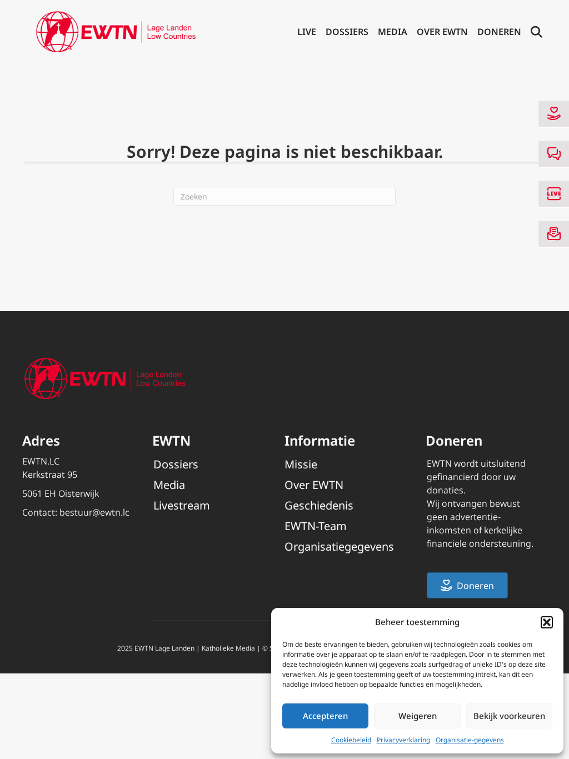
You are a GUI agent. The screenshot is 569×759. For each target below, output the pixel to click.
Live (306, 32)
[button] (546, 622)
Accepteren (325, 715)
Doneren (499, 32)
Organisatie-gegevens (470, 740)
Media (392, 32)
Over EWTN (442, 32)
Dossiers (347, 32)
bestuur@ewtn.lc (94, 512)
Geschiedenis (318, 505)
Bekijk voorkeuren (509, 715)
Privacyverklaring (403, 740)
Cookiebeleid (351, 740)
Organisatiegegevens (339, 546)
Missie (300, 464)
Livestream (181, 505)
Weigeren (417, 715)
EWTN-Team (315, 525)
